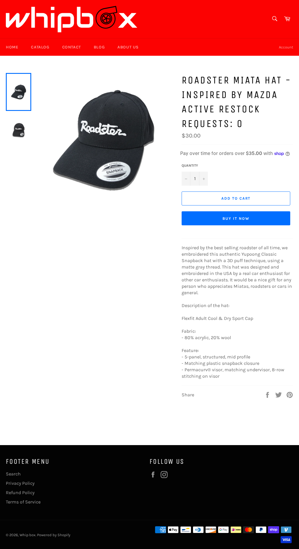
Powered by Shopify (53, 535)
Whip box (28, 535)
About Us (128, 47)
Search (13, 474)
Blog (99, 47)
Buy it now (235, 218)
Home (12, 47)
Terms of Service (23, 502)
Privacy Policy (20, 483)
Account (286, 47)
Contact (71, 47)
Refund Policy (20, 492)
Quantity (190, 165)
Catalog (40, 47)
